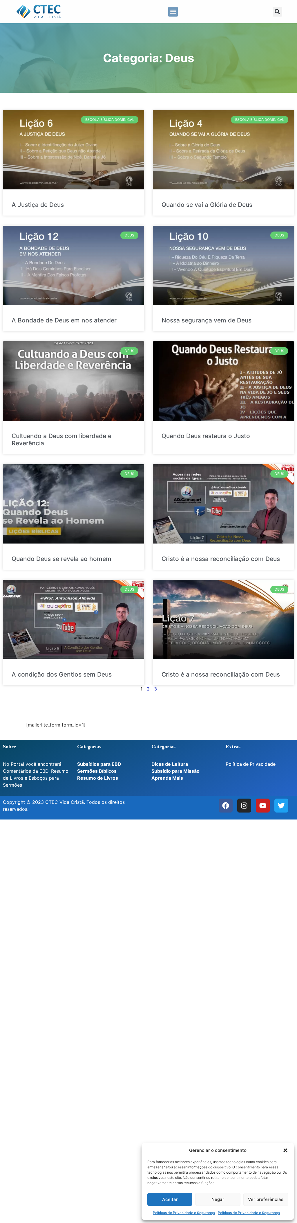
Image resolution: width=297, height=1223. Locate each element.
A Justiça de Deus (38, 204)
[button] (285, 1150)
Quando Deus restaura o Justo (206, 436)
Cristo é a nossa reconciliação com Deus (221, 558)
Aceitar (170, 1199)
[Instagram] (244, 806)
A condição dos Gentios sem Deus (62, 674)
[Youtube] (263, 806)
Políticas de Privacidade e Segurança (184, 1213)
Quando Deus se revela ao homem (61, 558)
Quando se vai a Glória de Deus (207, 204)
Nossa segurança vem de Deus (206, 320)
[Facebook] (226, 806)
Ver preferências (265, 1199)
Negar (217, 1199)
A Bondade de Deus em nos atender (64, 320)
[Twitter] (281, 806)
